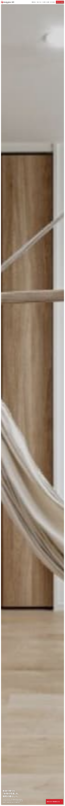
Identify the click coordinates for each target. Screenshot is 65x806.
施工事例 (48, 2)
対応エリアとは (39, 2)
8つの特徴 (44, 2)
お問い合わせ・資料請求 (60, 2)
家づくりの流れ (52, 2)
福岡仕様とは (34, 2)
